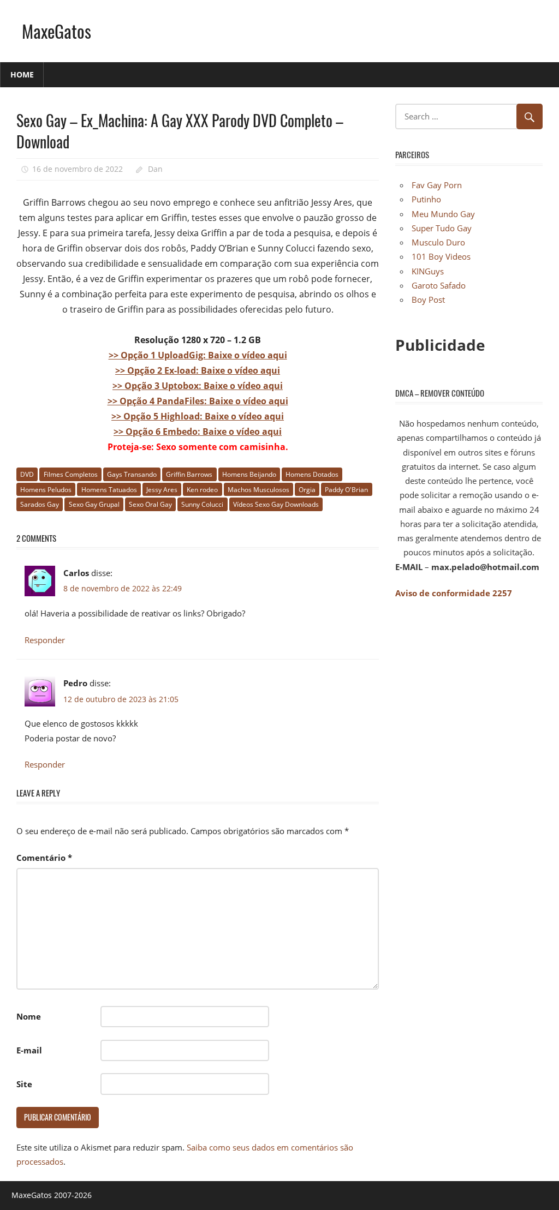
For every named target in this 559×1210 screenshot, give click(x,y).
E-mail (29, 1050)
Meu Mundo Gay (443, 213)
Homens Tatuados (109, 489)
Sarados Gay (39, 504)
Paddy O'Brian (346, 489)
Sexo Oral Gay (150, 504)
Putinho (426, 199)
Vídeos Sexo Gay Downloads (276, 504)
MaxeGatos (56, 31)
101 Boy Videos (441, 256)
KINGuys (428, 271)
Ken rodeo (202, 489)
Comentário (44, 857)
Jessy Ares (161, 489)
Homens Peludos (46, 489)
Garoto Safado (439, 285)
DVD (27, 474)
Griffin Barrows (189, 474)
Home (22, 74)
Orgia (307, 489)
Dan (155, 169)
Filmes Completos (71, 474)
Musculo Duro (438, 242)
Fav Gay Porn (437, 184)
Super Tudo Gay (442, 228)
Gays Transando (132, 474)
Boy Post (428, 299)
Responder (45, 639)
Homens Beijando (249, 474)
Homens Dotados (312, 474)
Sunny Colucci (202, 504)
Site (24, 1084)
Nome (28, 1016)
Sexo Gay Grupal (94, 504)
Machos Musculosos (258, 489)
